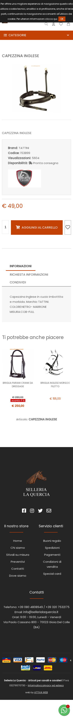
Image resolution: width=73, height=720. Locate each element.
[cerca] (46, 25)
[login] (53, 25)
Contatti (17, 569)
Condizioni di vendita (52, 564)
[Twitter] (40, 511)
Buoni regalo (52, 541)
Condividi (18, 282)
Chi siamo (18, 548)
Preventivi (18, 562)
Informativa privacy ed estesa (46, 685)
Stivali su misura (17, 555)
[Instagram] (32, 511)
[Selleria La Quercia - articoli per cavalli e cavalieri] (19, 28)
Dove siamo (17, 576)
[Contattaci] (68, 25)
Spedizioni (52, 548)
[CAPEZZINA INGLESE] (36, 111)
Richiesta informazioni (29, 274)
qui (55, 19)
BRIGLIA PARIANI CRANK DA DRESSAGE (18, 384)
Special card (52, 574)
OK (61, 19)
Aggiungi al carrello (40, 227)
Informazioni (21, 266)
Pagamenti (52, 555)
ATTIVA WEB (41, 692)
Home (17, 541)
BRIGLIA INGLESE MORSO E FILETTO (55, 384)
